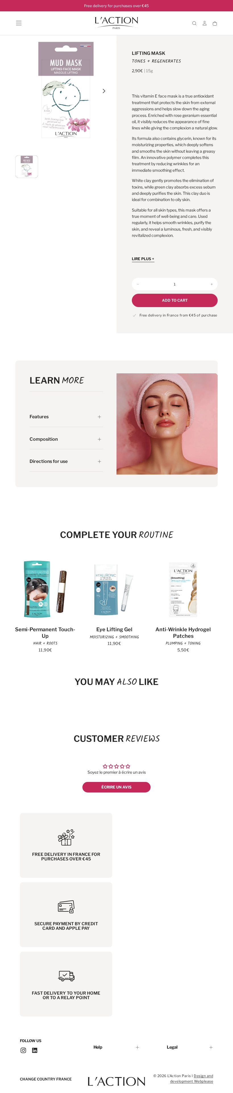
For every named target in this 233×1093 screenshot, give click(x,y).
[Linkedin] (34, 1050)
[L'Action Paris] (116, 1078)
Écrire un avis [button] (116, 787)
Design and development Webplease (191, 1078)
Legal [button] (172, 1047)
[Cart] (215, 23)
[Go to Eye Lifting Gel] (114, 590)
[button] (18, 23)
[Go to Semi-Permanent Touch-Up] (45, 590)
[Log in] (204, 23)
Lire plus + (143, 258)
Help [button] (97, 1047)
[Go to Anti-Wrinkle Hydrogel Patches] (183, 590)
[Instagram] (23, 1050)
